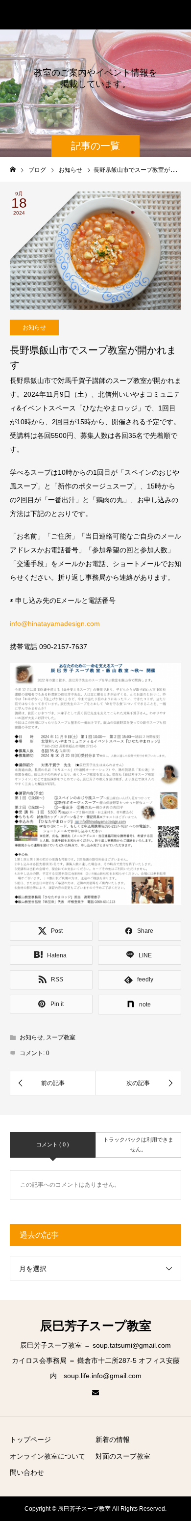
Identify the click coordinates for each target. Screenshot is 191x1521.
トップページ (30, 1439)
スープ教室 (60, 1037)
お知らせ (34, 327)
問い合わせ (27, 1472)
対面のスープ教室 (123, 1456)
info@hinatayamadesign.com (55, 623)
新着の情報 (113, 1439)
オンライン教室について (47, 1456)
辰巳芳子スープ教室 (64, 14)
